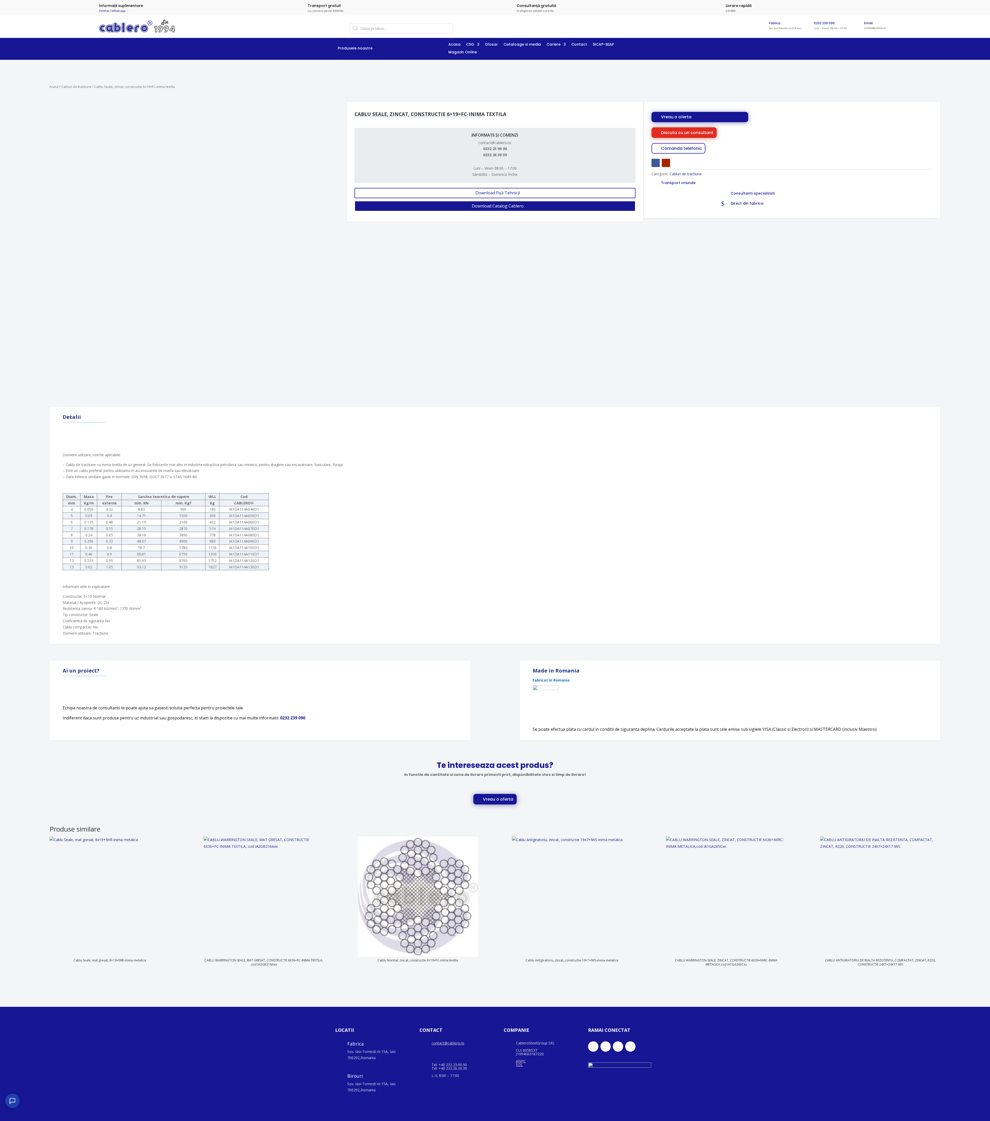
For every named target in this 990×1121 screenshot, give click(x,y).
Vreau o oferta (676, 117)
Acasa (454, 45)
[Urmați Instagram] (618, 1046)
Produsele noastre (355, 48)
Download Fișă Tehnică (497, 193)
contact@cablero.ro (448, 1043)
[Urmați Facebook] (655, 163)
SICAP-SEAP (603, 45)
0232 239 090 (824, 23)
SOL (519, 1064)
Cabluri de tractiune (76, 86)
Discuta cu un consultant (687, 133)
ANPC (521, 1061)
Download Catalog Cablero (498, 206)
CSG (470, 45)
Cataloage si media (522, 45)
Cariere (553, 45)
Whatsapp (118, 11)
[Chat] (12, 1101)
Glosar (491, 45)
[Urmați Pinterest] (630, 1046)
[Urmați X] (605, 1046)
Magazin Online (462, 52)
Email (868, 23)
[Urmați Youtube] (666, 163)
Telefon (104, 11)
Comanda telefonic (681, 148)
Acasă (54, 86)
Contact (579, 45)
